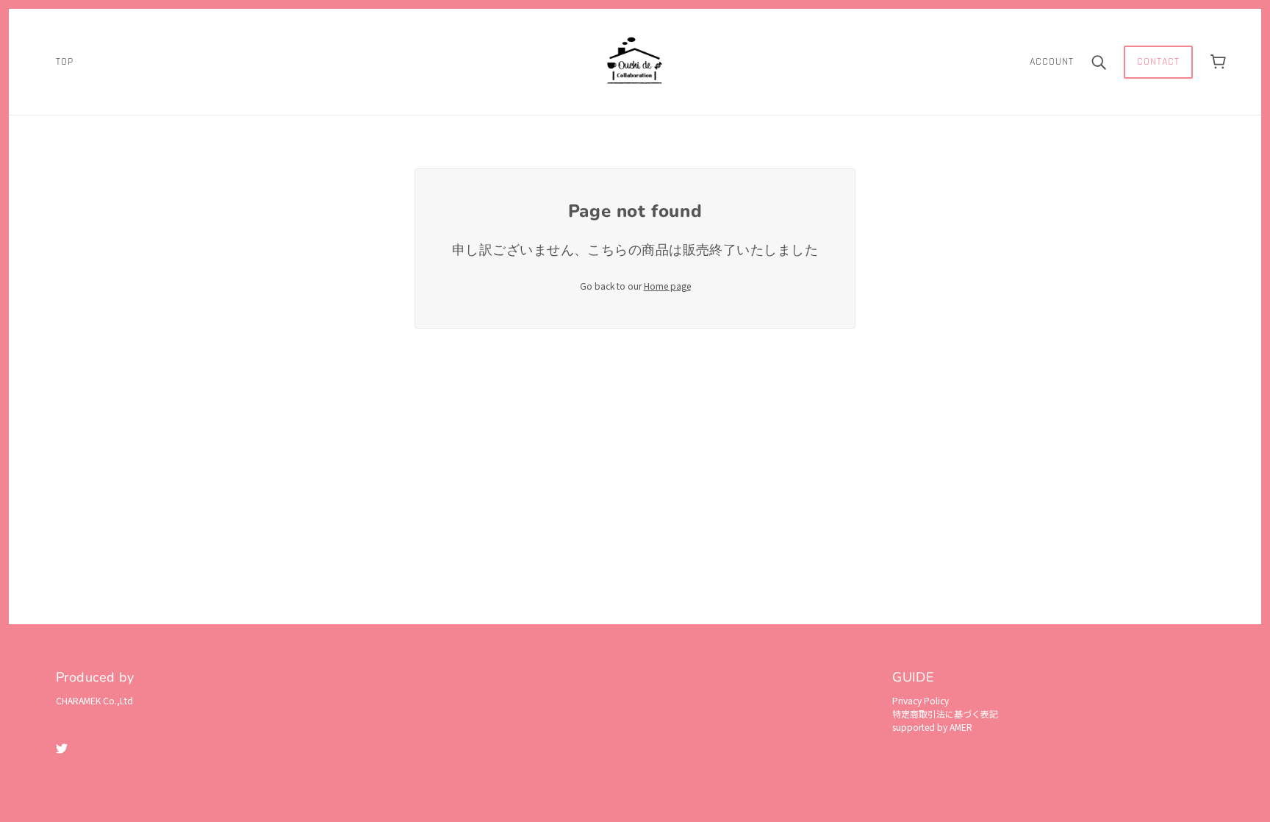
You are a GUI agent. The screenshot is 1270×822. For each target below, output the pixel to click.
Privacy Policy (920, 700)
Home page (667, 285)
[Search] (1099, 62)
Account (1052, 61)
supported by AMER (932, 727)
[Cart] (1218, 62)
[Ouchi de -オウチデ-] (635, 60)
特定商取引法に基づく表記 (945, 713)
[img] (61, 747)
